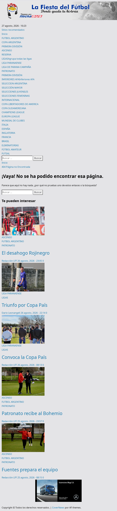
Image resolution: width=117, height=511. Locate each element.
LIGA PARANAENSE (12, 62)
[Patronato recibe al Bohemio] (23, 369)
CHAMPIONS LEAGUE (13, 112)
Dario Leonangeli (11, 312)
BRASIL (5, 141)
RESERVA (6, 54)
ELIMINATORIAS (10, 145)
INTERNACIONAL (11, 100)
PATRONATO (8, 71)
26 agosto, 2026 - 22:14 (33, 312)
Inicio (5, 34)
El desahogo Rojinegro (26, 253)
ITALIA (5, 124)
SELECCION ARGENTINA (14, 83)
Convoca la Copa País (24, 357)
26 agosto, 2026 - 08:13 (30, 364)
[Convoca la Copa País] (23, 317)
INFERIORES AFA (18, 79)
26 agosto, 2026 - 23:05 (30, 260)
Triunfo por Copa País (24, 305)
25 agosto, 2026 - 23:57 (30, 421)
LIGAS (17, 58)
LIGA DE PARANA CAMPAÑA (16, 67)
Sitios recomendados (13, 29)
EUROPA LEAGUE (11, 116)
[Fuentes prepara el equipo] (23, 425)
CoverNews (58, 507)
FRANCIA (6, 137)
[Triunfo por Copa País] (23, 264)
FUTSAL (6, 153)
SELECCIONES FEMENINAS (16, 95)
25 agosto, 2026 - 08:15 (30, 477)
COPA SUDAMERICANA (14, 108)
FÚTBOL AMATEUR (11, 149)
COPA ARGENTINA (11, 42)
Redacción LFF (9, 260)
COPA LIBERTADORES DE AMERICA (20, 104)
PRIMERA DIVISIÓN (12, 46)
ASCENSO (7, 50)
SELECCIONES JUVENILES (15, 91)
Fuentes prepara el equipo (30, 469)
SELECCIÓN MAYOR (12, 87)
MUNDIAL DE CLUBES (13, 120)
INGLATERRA (8, 132)
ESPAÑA (6, 128)
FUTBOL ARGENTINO (13, 38)
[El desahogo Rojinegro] (23, 208)
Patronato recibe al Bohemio (32, 413)
